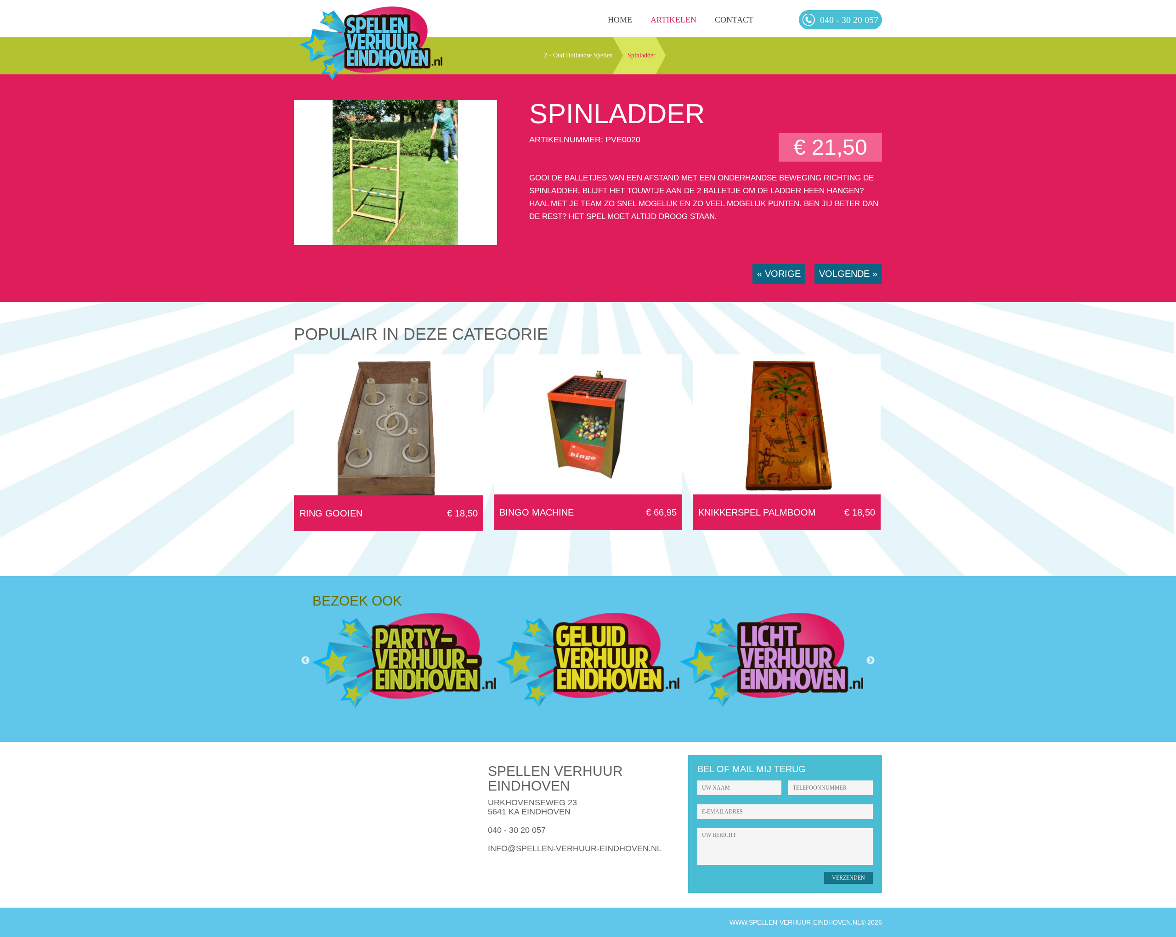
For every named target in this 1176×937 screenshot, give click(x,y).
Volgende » (848, 274)
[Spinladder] (395, 242)
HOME (620, 19)
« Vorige (779, 274)
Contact (734, 19)
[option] (404, 660)
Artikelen (673, 19)
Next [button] (870, 660)
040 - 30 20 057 (517, 830)
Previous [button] (305, 660)
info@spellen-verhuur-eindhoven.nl (575, 848)
